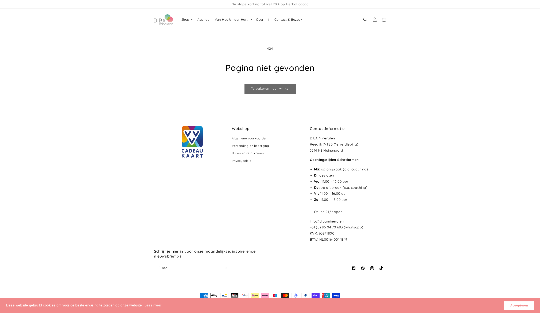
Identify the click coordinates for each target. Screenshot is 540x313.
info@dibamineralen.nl (329, 221)
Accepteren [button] (519, 305)
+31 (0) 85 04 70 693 (326, 227)
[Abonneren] (225, 268)
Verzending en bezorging (250, 146)
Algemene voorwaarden (249, 138)
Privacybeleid (241, 161)
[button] (187, 19)
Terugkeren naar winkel (270, 88)
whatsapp (353, 227)
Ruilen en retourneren (248, 153)
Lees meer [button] (152, 305)
